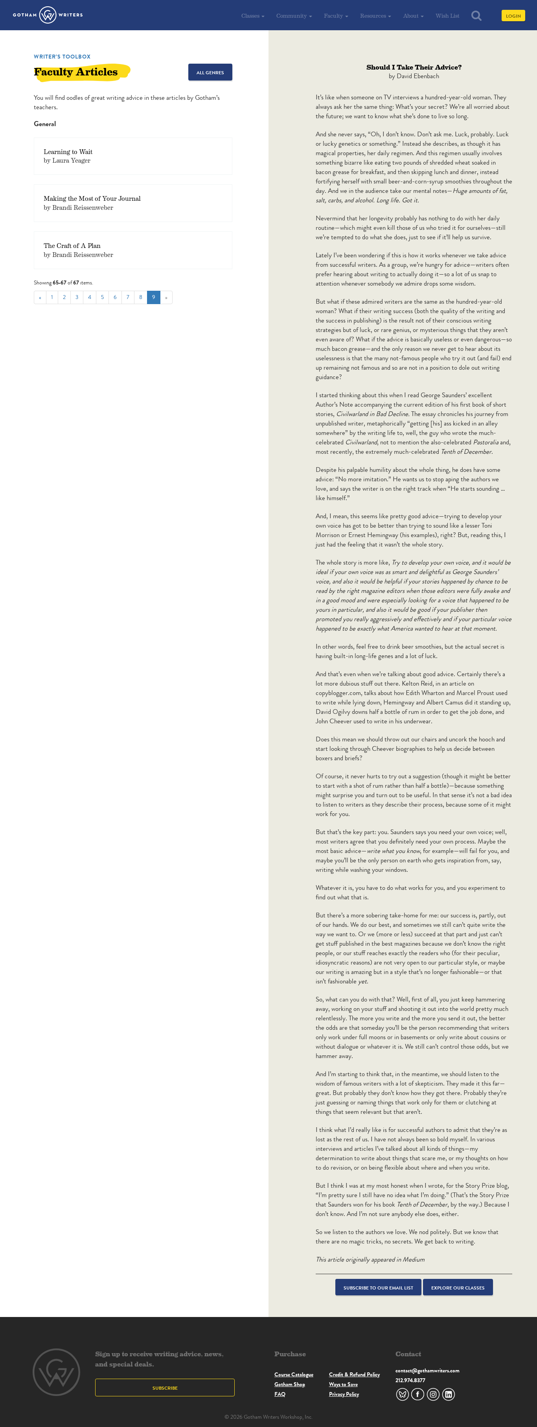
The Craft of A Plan (72, 245)
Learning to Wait (68, 151)
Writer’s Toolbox (62, 57)
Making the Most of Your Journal (92, 198)
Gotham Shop (289, 1384)
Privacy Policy (344, 1394)
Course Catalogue (293, 1374)
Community (292, 15)
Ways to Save (343, 1384)
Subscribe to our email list (378, 1287)
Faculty (334, 15)
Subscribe (165, 1388)
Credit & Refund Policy (354, 1374)
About (411, 15)
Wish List (448, 15)
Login (513, 16)
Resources (373, 15)
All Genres (210, 72)
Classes (251, 15)
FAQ (279, 1394)
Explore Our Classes (458, 1287)
